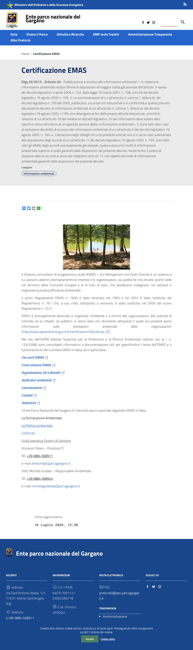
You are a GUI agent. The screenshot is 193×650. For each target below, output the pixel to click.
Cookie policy (108, 639)
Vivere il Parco (37, 34)
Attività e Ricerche (70, 34)
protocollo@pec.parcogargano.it (119, 595)
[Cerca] (183, 22)
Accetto (90, 639)
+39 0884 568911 (40, 455)
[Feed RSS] (185, 3)
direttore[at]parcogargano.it (50, 463)
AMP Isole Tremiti (106, 34)
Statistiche (28, 402)
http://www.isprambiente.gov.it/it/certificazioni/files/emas (63, 331)
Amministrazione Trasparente (150, 34)
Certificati (28, 433)
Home (25, 53)
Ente (14, 34)
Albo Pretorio (21, 40)
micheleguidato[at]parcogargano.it (55, 486)
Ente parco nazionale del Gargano (53, 18)
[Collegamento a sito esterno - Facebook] (143, 22)
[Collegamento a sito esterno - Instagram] (153, 22)
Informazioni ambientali (39, 173)
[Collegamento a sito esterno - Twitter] (148, 22)
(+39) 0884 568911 (20, 617)
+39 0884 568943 (40, 478)
